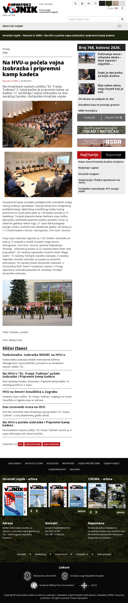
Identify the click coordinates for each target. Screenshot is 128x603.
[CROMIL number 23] (97, 495)
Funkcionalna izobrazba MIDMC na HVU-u (33, 354)
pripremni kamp (33, 444)
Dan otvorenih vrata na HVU (23, 406)
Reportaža (68, 463)
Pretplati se (82, 554)
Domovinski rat (57, 469)
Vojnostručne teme (89, 463)
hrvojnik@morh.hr (61, 527)
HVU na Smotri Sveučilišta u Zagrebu (29, 391)
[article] (101, 59)
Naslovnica (14, 463)
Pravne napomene (79, 598)
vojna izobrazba (51, 444)
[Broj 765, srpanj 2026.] (57, 495)
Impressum (61, 554)
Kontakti (21, 554)
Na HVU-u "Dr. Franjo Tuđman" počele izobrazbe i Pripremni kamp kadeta (31, 375)
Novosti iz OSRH (32, 35)
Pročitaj (88, 117)
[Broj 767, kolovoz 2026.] (14, 499)
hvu (20, 444)
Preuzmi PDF (112, 117)
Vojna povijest (112, 463)
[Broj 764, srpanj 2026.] (77, 495)
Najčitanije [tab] (89, 154)
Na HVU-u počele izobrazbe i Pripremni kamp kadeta (36, 424)
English (111, 8)
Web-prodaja (104, 554)
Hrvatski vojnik (12, 26)
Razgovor (52, 463)
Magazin (75, 469)
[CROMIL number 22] (117, 495)
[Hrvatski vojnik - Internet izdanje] (32, 8)
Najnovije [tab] (113, 154)
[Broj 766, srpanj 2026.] (38, 495)
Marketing (40, 554)
